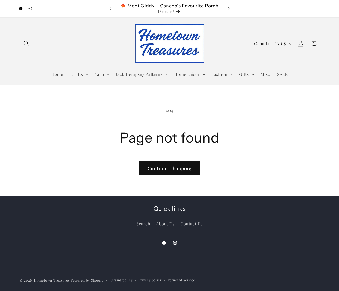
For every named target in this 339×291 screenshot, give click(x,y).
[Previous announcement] (110, 8)
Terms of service (181, 280)
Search (143, 223)
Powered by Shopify (87, 280)
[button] (26, 43)
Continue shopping (169, 168)
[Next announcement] (229, 8)
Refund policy (121, 280)
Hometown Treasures (51, 280)
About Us (165, 223)
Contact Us (191, 223)
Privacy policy (150, 280)
